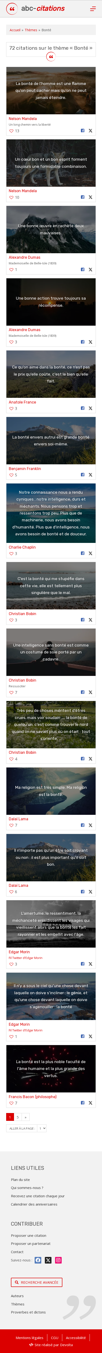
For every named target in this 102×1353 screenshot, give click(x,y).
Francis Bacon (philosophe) (32, 1097)
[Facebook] (38, 1260)
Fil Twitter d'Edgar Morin (25, 958)
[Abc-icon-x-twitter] (48, 1260)
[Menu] (93, 9)
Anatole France (22, 402)
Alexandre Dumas (24, 257)
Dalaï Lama (18, 819)
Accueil (15, 30)
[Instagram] (58, 1260)
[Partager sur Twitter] (90, 131)
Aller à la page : (22, 1128)
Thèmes (31, 30)
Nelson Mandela (23, 118)
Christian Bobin (22, 614)
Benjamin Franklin (25, 468)
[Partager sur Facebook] (83, 131)
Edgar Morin (19, 952)
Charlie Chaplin (22, 547)
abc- (42, 8)
